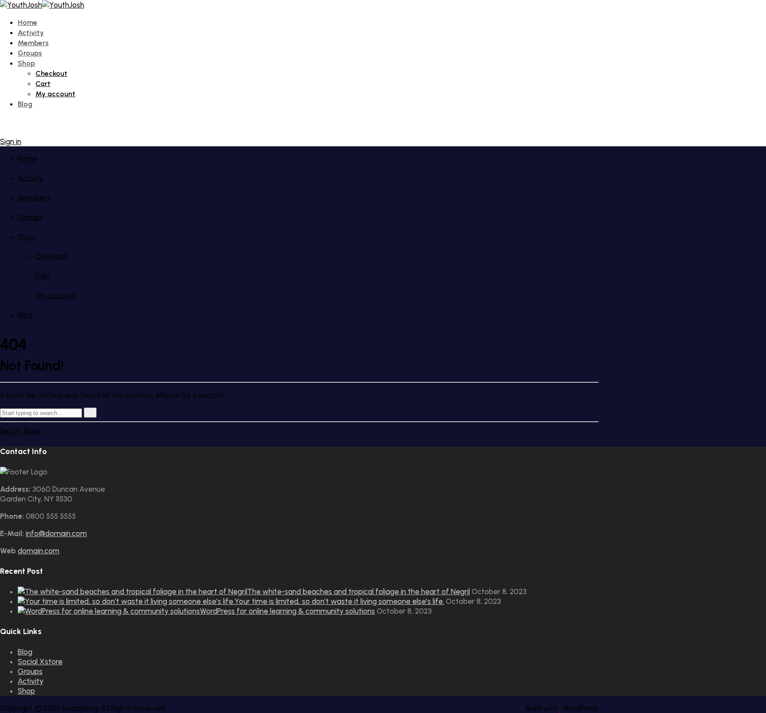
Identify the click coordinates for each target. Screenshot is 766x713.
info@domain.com (56, 533)
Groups (30, 53)
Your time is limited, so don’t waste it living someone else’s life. (339, 601)
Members (33, 43)
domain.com (38, 550)
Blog (25, 104)
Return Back (20, 431)
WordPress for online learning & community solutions (287, 611)
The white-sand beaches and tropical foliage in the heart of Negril (358, 591)
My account (55, 94)
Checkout (51, 73)
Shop (26, 63)
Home (27, 22)
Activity (31, 32)
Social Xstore (40, 661)
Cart (43, 83)
